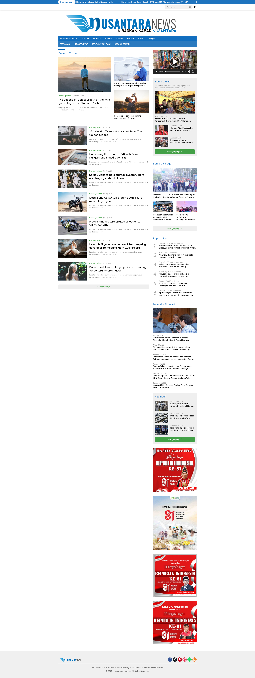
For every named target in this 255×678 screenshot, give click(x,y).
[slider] (172, 71)
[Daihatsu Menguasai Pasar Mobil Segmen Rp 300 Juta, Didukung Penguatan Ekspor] (161, 418)
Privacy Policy (123, 667)
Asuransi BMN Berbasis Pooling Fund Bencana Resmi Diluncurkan (173, 386)
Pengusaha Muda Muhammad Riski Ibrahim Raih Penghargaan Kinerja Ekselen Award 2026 (182, 141)
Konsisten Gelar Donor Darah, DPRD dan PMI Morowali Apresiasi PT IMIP (123, 2)
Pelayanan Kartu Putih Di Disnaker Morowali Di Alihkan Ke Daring (174, 265)
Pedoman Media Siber (154, 667)
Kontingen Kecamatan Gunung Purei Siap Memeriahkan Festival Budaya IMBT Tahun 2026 (163, 217)
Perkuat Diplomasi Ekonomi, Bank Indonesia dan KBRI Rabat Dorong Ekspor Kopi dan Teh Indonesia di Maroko (174, 376)
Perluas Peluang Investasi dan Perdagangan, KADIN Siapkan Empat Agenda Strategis (173, 367)
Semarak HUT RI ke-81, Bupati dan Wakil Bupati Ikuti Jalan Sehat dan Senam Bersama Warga (174, 196)
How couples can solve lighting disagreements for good (127, 117)
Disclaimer (136, 667)
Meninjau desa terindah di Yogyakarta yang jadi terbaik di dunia (176, 256)
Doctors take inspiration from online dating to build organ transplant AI (130, 84)
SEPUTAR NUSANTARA (101, 44)
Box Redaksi (97, 667)
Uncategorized (64, 96)
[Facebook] (170, 659)
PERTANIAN (65, 44)
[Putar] (156, 71)
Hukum (141, 38)
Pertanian (97, 38)
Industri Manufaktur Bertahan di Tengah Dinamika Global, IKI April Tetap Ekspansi (171, 339)
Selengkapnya (103, 287)
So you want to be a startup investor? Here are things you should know (116, 176)
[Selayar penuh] (193, 71)
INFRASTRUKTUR (81, 44)
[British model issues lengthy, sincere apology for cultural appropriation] (72, 271)
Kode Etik (110, 667)
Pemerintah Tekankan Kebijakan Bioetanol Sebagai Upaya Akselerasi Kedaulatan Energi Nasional (173, 358)
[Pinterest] (180, 659)
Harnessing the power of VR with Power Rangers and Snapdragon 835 (114, 155)
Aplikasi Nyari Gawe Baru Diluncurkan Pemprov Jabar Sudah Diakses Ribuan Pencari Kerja (176, 294)
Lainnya (151, 38)
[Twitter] (175, 659)
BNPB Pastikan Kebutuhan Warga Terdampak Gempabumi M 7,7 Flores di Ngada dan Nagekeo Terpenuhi (172, 119)
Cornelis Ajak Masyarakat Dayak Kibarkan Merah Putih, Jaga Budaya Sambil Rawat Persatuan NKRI (182, 129)
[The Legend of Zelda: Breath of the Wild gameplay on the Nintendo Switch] (84, 74)
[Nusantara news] (127, 24)
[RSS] (194, 659)
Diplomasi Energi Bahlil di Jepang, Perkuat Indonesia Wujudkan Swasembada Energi (171, 348)
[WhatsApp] (189, 659)
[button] (190, 7)
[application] (175, 62)
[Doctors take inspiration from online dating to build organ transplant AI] (131, 69)
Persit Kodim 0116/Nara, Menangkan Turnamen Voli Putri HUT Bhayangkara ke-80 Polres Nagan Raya (186, 217)
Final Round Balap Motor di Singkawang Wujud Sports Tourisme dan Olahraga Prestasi (182, 429)
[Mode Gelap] (195, 7)
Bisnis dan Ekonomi (68, 38)
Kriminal (130, 38)
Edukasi (108, 38)
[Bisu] (189, 71)
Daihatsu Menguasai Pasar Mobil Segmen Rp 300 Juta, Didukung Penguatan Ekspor (182, 417)
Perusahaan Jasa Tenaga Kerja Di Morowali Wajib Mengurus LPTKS (174, 275)
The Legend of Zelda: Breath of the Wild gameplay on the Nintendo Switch (84, 101)
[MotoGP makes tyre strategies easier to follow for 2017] (72, 225)
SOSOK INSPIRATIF (122, 44)
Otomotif (85, 38)
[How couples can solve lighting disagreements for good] (131, 101)
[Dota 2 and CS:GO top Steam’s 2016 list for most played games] (72, 202)
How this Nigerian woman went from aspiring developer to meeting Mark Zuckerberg (117, 246)
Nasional (119, 38)
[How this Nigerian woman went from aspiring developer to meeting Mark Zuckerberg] (72, 248)
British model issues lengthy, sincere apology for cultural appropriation (117, 268)
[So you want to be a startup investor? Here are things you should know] (72, 179)
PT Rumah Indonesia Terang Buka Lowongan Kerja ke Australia (174, 284)
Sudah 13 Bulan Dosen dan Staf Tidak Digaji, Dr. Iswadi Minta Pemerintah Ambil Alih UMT (177, 246)
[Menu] (60, 7)
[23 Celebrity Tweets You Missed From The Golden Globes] (72, 135)
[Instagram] (184, 659)
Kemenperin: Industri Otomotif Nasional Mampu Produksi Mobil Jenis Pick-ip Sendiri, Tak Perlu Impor (182, 405)
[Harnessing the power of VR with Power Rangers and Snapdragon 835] (72, 157)
